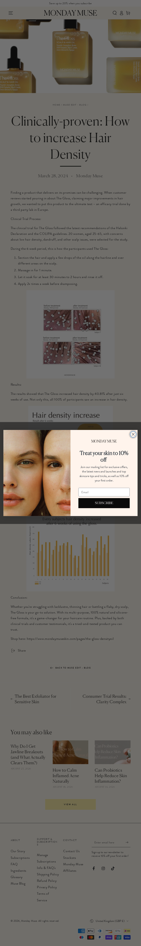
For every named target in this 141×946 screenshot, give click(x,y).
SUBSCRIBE (104, 503)
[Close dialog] (133, 434)
